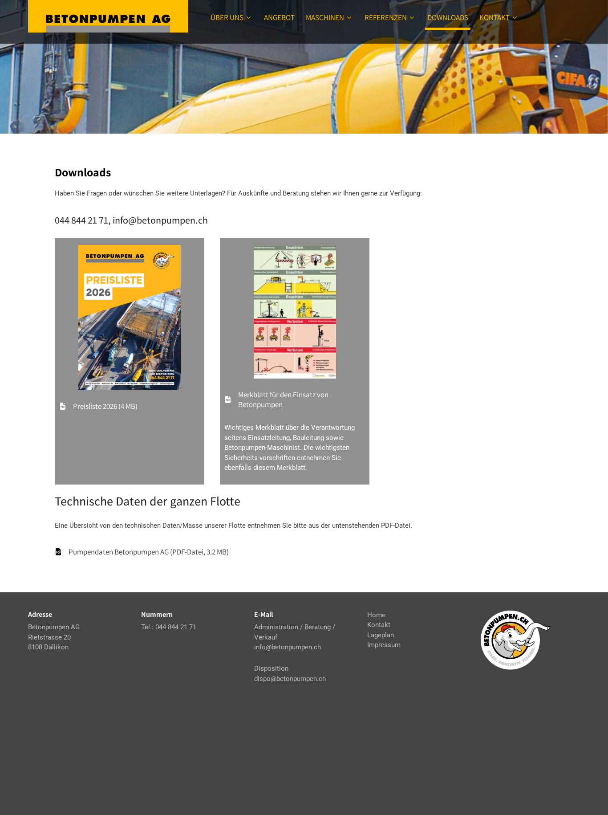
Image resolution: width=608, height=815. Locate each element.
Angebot (279, 17)
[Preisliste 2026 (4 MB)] (98, 406)
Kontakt (494, 17)
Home (376, 615)
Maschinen (325, 17)
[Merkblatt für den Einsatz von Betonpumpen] (294, 399)
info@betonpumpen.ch (287, 647)
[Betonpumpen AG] (108, 16)
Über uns (227, 17)
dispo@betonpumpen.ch (290, 679)
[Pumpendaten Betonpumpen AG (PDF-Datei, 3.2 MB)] (142, 552)
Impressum (384, 645)
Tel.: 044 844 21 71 (168, 627)
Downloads (447, 17)
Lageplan (380, 635)
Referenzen (386, 17)
